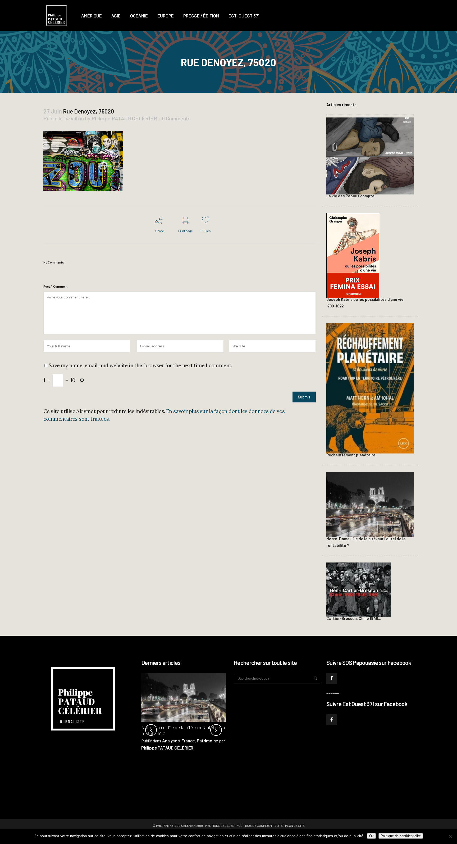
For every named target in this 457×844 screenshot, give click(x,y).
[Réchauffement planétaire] (370, 387)
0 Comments (176, 118)
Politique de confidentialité (260, 825)
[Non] (450, 836)
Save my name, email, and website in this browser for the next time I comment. (140, 365)
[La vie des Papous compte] (370, 155)
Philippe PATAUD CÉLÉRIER (124, 118)
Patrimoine (207, 740)
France (188, 740)
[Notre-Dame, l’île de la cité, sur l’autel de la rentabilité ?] (370, 504)
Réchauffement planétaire (351, 454)
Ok (371, 836)
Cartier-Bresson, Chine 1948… (353, 618)
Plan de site (295, 825)
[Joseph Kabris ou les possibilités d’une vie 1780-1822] (352, 255)
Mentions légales (219, 825)
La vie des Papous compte (350, 195)
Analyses (171, 740)
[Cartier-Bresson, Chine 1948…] (358, 589)
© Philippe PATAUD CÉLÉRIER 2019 (178, 825)
